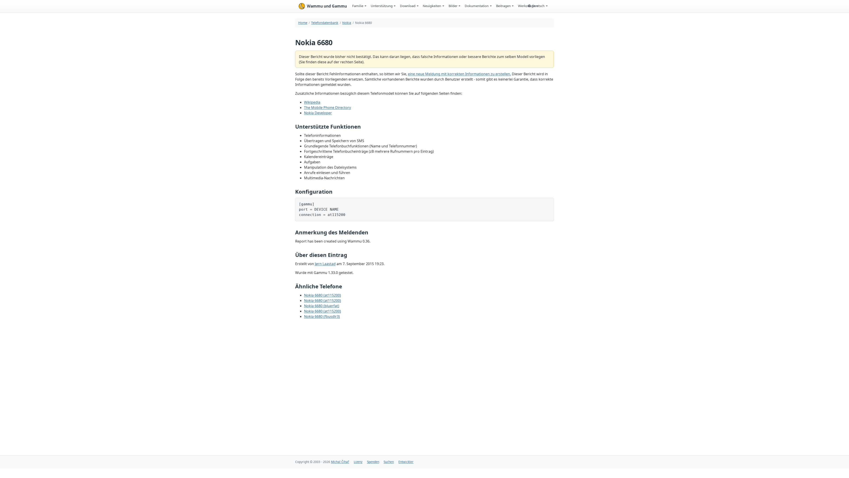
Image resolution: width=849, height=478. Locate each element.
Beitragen (503, 6)
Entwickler (405, 462)
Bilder (453, 6)
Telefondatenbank (324, 23)
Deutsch (538, 6)
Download (407, 6)
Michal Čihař (340, 462)
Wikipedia (312, 102)
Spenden (373, 462)
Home (302, 23)
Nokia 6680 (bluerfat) (321, 305)
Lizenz (358, 462)
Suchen (389, 462)
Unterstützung (382, 6)
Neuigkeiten (432, 6)
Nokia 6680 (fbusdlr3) (322, 316)
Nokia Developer (318, 112)
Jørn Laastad (325, 263)
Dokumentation (477, 6)
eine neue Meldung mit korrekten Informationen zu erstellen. (459, 73)
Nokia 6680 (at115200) (322, 295)
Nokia (346, 23)
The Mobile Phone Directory (327, 107)
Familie (357, 6)
